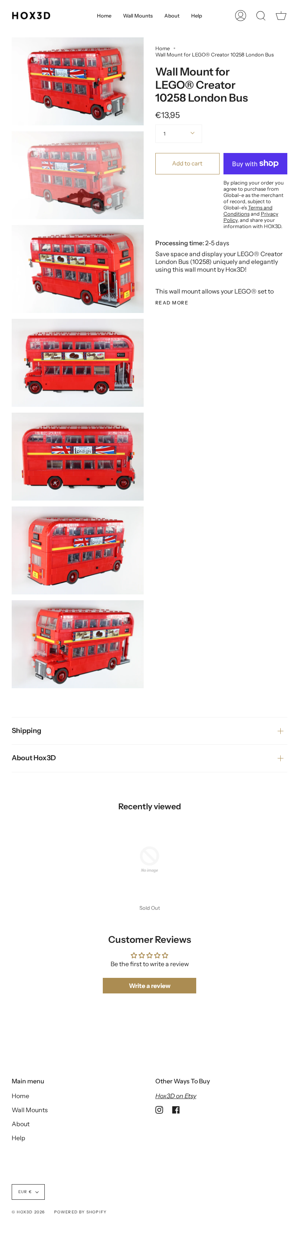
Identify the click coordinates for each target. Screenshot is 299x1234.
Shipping (26, 730)
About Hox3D (34, 758)
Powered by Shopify (80, 1212)
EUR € (25, 1191)
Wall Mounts (30, 1110)
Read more (171, 303)
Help (18, 1138)
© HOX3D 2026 (28, 1212)
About (21, 1124)
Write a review (150, 986)
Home (162, 48)
